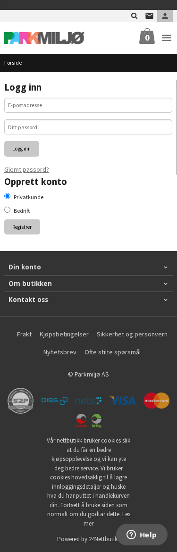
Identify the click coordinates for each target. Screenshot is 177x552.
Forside (13, 62)
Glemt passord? (26, 169)
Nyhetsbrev (59, 352)
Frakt (24, 334)
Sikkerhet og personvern (132, 334)
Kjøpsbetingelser (64, 334)
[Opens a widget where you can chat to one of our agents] (142, 535)
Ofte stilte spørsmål (112, 352)
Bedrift (22, 210)
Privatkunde (28, 197)
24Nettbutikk (104, 539)
